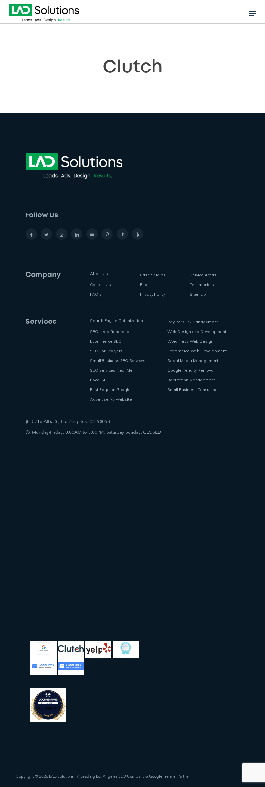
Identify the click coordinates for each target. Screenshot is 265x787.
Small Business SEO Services (117, 360)
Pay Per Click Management (192, 321)
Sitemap (198, 294)
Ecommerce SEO (106, 341)
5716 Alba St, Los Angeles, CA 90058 (71, 422)
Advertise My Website (111, 399)
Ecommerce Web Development (197, 350)
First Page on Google (110, 389)
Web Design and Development (196, 331)
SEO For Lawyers (106, 350)
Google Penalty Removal (191, 370)
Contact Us (100, 284)
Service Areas (203, 274)
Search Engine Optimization (116, 320)
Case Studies (152, 274)
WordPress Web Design (190, 341)
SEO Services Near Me (111, 370)
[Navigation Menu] (252, 13)
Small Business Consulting (192, 389)
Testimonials (202, 284)
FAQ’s (95, 294)
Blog (144, 284)
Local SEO (100, 379)
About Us (99, 273)
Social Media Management (192, 360)
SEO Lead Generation (111, 331)
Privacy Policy (152, 294)
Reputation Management (191, 379)
